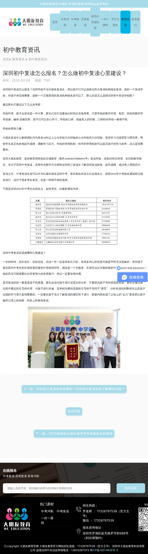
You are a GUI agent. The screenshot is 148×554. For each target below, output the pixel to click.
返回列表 (74, 411)
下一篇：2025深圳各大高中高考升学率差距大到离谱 (74, 433)
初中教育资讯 (38, 59)
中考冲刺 (65, 22)
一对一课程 (105, 22)
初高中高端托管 (95, 22)
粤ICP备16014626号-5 (104, 550)
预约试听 (131, 488)
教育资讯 (125, 22)
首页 (55, 22)
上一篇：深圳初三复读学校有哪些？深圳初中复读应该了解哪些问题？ (74, 389)
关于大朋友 (115, 22)
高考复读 (85, 22)
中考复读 (75, 22)
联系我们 (135, 22)
